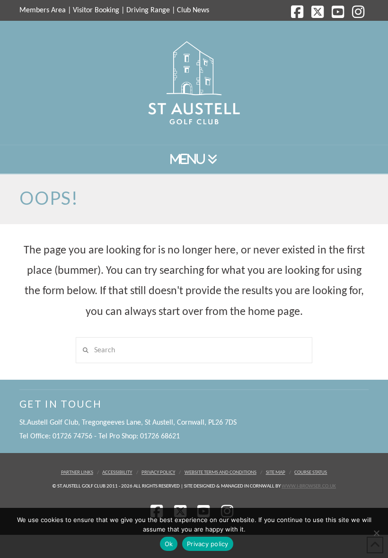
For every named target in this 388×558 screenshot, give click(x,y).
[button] (194, 159)
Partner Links (77, 472)
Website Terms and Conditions (220, 472)
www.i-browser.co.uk (309, 486)
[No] (376, 533)
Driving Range (148, 10)
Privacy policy (208, 544)
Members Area (42, 10)
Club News (193, 10)
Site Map (275, 472)
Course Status (310, 472)
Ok (169, 544)
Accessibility (117, 472)
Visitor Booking (96, 10)
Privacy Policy (158, 472)
